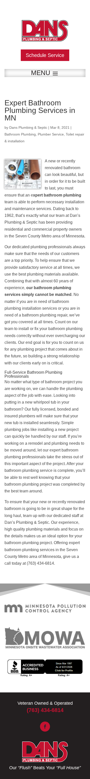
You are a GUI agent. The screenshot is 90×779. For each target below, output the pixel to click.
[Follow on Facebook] (45, 727)
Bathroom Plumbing (20, 134)
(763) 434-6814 (45, 710)
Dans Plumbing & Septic (28, 127)
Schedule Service (45, 55)
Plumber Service (51, 134)
